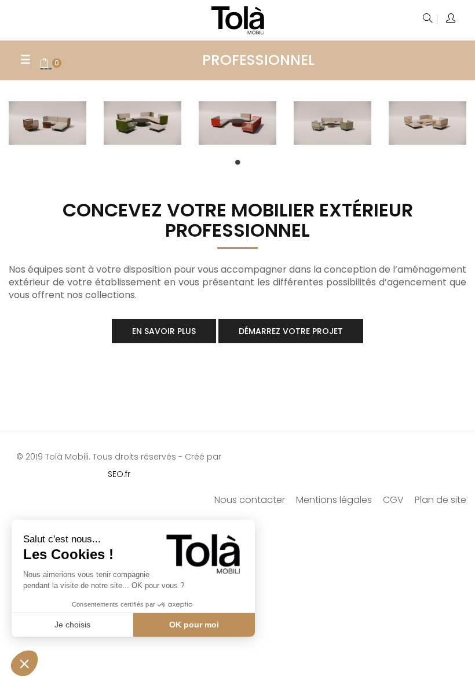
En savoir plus (164, 331)
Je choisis (72, 624)
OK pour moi (194, 624)
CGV (393, 499)
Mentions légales (334, 499)
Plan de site (440, 499)
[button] (24, 663)
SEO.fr (119, 474)
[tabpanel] (47, 127)
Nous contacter (249, 499)
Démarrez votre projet (291, 331)
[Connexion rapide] (451, 19)
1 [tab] (237, 162)
